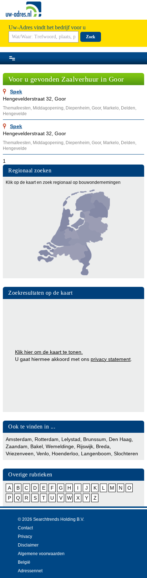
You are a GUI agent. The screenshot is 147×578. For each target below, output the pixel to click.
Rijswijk (85, 446)
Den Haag (120, 439)
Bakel (36, 446)
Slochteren (126, 453)
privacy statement (111, 359)
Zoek (90, 36)
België (24, 562)
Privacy (25, 536)
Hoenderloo (65, 453)
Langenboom (96, 453)
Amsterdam (19, 439)
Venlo (42, 453)
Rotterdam (47, 439)
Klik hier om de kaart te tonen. (49, 352)
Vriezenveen (20, 453)
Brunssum (94, 439)
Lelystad (70, 439)
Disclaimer (28, 545)
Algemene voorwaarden (41, 553)
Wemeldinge (60, 446)
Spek (16, 91)
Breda (103, 446)
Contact (25, 527)
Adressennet (30, 570)
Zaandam (16, 446)
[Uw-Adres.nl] (23, 9)
